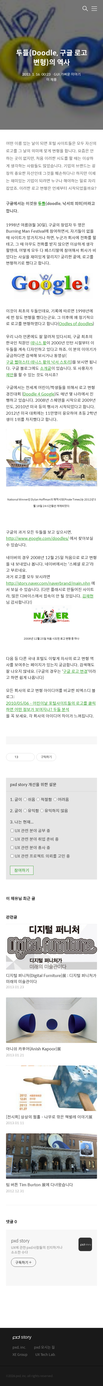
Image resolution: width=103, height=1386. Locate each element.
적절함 (54, 799)
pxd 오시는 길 (44, 1347)
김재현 (88, 596)
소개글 (45, 368)
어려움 (63, 799)
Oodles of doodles (76, 323)
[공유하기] (23, 757)
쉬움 (48, 799)
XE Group (20, 1354)
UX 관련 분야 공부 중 (32, 830)
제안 (10, 375)
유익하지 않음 (56, 810)
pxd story (20, 1241)
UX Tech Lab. (45, 1354)
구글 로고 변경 (75, 671)
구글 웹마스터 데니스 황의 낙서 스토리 (38, 362)
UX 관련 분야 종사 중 (32, 847)
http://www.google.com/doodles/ (37, 538)
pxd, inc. (19, 1347)
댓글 (11, 1221)
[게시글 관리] (29, 757)
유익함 (47, 810)
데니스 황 (38, 343)
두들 (42, 203)
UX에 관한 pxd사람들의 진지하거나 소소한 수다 (36, 1250)
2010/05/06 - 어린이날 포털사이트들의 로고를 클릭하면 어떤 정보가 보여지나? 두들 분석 (51, 706)
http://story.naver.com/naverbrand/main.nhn (48, 583)
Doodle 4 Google (38, 394)
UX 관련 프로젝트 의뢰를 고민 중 (42, 856)
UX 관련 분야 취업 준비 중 (36, 839)
